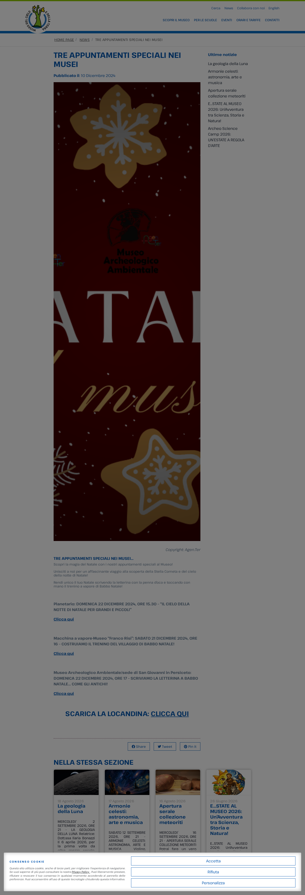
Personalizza (213, 882)
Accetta (213, 861)
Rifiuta (213, 872)
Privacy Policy (81, 872)
